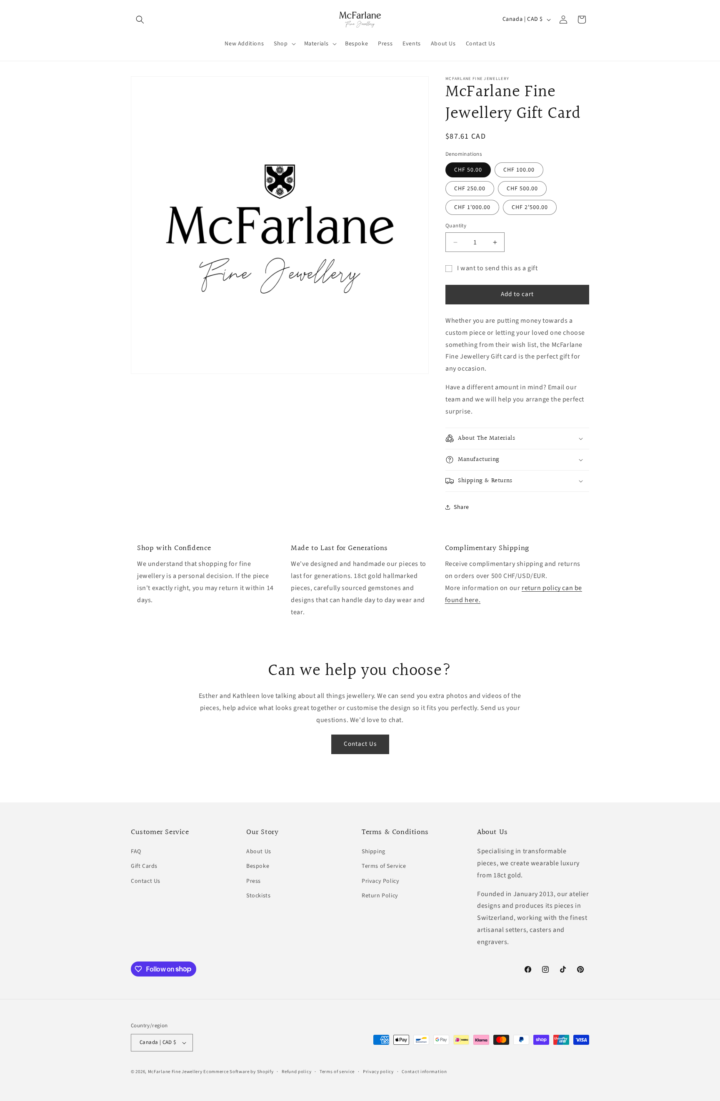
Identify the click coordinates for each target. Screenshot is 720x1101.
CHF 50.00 (468, 170)
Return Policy (380, 896)
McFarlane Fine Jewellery (175, 1072)
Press (253, 881)
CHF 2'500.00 (530, 207)
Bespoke (257, 866)
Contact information (424, 1072)
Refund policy (296, 1072)
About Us (258, 851)
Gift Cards (144, 866)
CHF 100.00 (519, 170)
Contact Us (360, 744)
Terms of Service (384, 866)
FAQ (136, 851)
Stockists (258, 896)
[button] (140, 19)
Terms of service (337, 1072)
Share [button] (461, 507)
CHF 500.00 (522, 188)
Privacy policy (378, 1072)
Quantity (455, 225)
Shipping (373, 851)
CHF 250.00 (469, 188)
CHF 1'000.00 (472, 207)
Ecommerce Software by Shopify (238, 1072)
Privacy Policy (380, 881)
